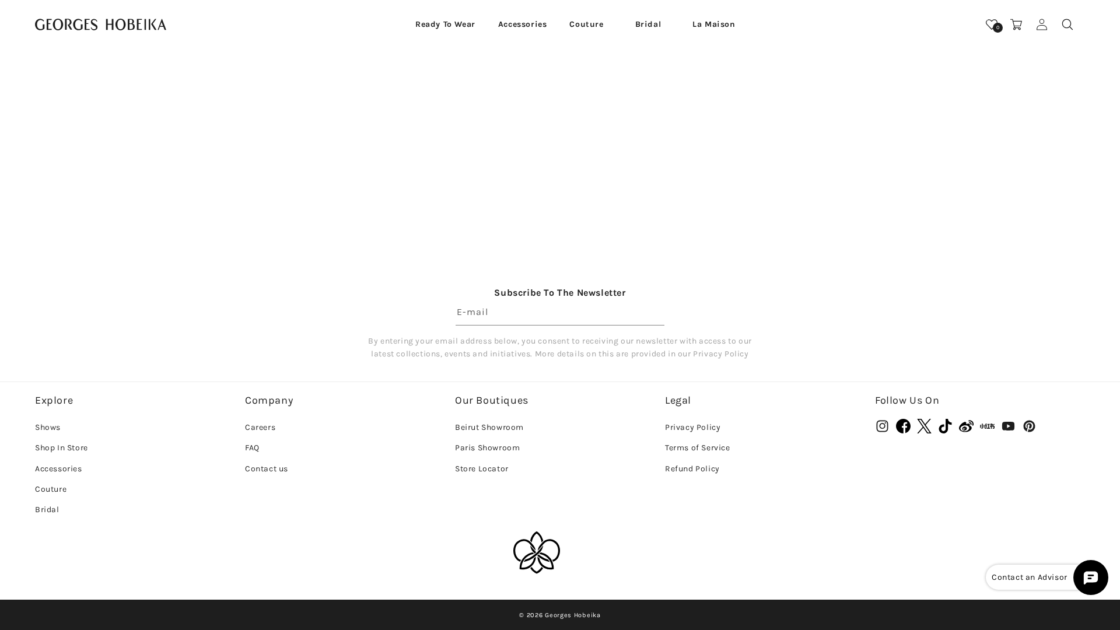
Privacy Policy (692, 427)
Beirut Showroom (489, 427)
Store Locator (482, 469)
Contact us (266, 469)
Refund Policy (692, 469)
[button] (445, 24)
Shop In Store (61, 448)
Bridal (47, 509)
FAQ (252, 448)
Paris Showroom (487, 448)
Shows (48, 427)
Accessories (58, 469)
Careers (260, 427)
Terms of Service (697, 448)
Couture (50, 489)
